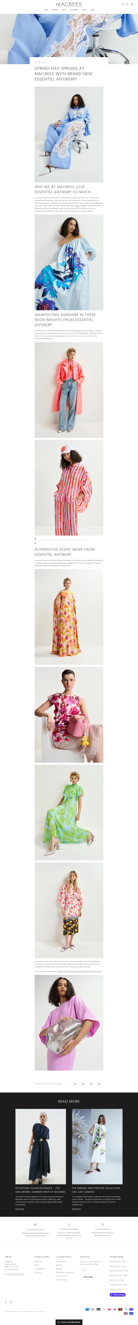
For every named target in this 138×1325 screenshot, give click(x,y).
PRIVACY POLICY (62, 1276)
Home (46, 10)
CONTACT (38, 1272)
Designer (74, 10)
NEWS (36, 1265)
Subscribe (88, 1277)
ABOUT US (38, 1261)
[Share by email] (99, 1084)
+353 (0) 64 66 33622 (16, 1274)
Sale (92, 10)
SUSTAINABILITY (39, 1269)
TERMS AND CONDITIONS (65, 1272)
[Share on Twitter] (83, 1084)
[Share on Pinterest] (91, 1084)
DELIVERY (59, 1265)
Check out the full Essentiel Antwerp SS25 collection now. (80, 971)
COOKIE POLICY (61, 1280)
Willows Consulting (38, 1311)
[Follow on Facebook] (6, 1302)
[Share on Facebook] (75, 1084)
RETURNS (59, 1269)
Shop (64, 10)
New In (55, 10)
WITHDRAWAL (61, 1261)
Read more (19, 1209)
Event (84, 10)
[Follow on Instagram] (11, 1302)
